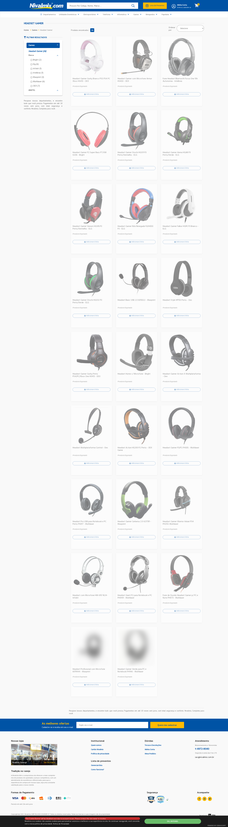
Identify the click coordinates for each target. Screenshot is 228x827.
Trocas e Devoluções (153, 745)
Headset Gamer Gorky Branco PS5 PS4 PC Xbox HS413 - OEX (91, 80)
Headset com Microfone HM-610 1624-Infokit (90, 597)
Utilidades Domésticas (68, 14)
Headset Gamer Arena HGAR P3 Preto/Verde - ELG (177, 154)
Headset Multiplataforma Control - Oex (90, 447)
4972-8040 (202, 749)
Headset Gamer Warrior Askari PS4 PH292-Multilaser (178, 523)
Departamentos (49, 14)
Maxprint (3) (38, 77)
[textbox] (102, 6)
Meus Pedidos (150, 753)
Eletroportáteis (90, 14)
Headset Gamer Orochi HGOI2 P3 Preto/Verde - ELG (87, 301)
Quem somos (96, 745)
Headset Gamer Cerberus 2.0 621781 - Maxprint (134, 523)
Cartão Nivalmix (97, 749)
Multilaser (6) (39, 81)
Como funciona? (97, 769)
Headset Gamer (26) (37, 51)
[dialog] (114, 821)
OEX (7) (36, 86)
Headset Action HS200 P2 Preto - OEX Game (135, 449)
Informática (121, 14)
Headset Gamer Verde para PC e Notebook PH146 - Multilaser (132, 670)
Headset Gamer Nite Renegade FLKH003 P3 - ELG (135, 228)
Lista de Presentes (157, 5)
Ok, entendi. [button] (172, 821)
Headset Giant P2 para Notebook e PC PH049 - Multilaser (135, 597)
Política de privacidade (100, 753)
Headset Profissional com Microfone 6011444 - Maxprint (89, 670)
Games (136, 14)
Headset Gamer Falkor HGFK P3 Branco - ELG (180, 228)
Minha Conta (182, 5)
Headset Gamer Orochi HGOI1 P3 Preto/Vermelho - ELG (132, 154)
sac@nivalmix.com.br (204, 757)
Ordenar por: (172, 28)
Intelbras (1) (38, 72)
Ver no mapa (49, 762)
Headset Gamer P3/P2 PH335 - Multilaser (181, 447)
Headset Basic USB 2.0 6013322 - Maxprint (136, 300)
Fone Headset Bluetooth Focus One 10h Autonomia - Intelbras (180, 80)
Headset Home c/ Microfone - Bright (134, 374)
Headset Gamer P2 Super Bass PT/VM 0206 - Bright (89, 154)
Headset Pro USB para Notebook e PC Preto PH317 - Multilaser (89, 523)
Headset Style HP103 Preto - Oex (177, 300)
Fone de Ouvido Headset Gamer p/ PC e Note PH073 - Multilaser (180, 597)
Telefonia (106, 14)
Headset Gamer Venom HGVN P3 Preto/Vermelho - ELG (87, 228)
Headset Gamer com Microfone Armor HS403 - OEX (135, 80)
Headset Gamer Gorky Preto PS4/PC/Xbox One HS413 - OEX (86, 375)
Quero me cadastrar (167, 725)
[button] (43, 37)
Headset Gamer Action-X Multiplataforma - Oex (182, 375)
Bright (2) (37, 60)
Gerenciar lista (96, 765)
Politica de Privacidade (61, 824)
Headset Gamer (46, 30)
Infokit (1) (37, 68)
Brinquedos (150, 14)
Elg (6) (36, 64)
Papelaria (165, 14)
